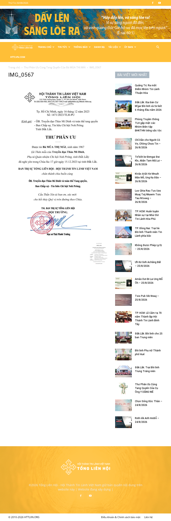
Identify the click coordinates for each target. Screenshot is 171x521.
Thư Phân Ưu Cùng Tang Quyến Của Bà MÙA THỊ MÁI (55, 67)
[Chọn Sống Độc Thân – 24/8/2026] (123, 405)
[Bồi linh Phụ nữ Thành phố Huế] (123, 354)
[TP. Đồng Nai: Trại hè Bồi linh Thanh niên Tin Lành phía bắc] (123, 232)
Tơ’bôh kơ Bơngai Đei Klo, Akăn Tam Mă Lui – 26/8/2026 (148, 160)
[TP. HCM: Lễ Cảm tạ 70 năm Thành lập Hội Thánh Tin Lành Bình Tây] (123, 317)
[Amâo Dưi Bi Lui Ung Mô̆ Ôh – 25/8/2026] (123, 283)
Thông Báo (81, 46)
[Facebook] (153, 3)
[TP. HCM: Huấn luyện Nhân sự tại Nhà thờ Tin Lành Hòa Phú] (123, 215)
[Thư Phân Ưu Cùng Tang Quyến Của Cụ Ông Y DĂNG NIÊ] (123, 388)
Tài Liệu (113, 46)
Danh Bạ (99, 46)
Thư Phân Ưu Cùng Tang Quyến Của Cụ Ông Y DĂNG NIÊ (146, 388)
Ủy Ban (128, 46)
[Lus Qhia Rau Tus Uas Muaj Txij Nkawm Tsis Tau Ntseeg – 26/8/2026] (123, 195)
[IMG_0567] (58, 238)
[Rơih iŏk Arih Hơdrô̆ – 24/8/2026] (123, 422)
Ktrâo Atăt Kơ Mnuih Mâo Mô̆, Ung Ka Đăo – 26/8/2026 (148, 177)
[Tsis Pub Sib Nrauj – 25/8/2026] (123, 300)
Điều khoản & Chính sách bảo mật (120, 517)
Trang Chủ (44, 46)
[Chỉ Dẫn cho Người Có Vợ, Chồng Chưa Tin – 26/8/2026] (123, 144)
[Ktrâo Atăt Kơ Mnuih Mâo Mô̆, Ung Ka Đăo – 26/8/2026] (123, 178)
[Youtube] (159, 3)
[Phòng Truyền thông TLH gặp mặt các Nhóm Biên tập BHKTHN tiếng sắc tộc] (123, 123)
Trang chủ (14, 67)
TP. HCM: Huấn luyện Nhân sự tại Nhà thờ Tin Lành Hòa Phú (147, 215)
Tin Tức (62, 46)
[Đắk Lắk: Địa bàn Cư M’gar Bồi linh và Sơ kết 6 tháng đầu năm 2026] (123, 106)
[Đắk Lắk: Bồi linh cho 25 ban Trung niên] (123, 337)
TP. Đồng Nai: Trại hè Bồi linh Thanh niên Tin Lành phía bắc (148, 232)
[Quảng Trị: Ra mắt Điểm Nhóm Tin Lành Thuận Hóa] (123, 89)
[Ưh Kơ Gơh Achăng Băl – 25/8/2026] (123, 266)
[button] (158, 47)
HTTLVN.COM (17, 56)
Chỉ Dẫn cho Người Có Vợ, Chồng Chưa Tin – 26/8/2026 (148, 144)
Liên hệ (148, 517)
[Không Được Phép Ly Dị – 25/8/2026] (123, 249)
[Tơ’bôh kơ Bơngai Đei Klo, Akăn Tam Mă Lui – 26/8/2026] (123, 161)
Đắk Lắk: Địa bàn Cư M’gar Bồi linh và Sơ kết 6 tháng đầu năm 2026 (148, 106)
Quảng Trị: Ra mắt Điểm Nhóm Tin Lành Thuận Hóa (147, 89)
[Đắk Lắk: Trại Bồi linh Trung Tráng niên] (123, 371)
